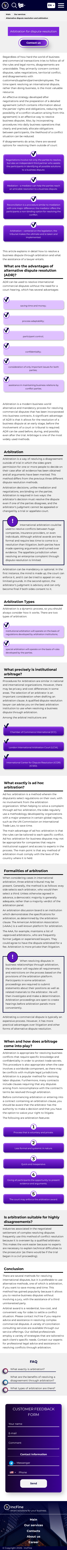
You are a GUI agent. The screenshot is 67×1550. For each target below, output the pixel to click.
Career (34, 1542)
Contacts (33, 1531)
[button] (33, 1369)
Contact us (33, 42)
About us (33, 1536)
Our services (33, 1525)
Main (33, 1519)
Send (33, 1483)
